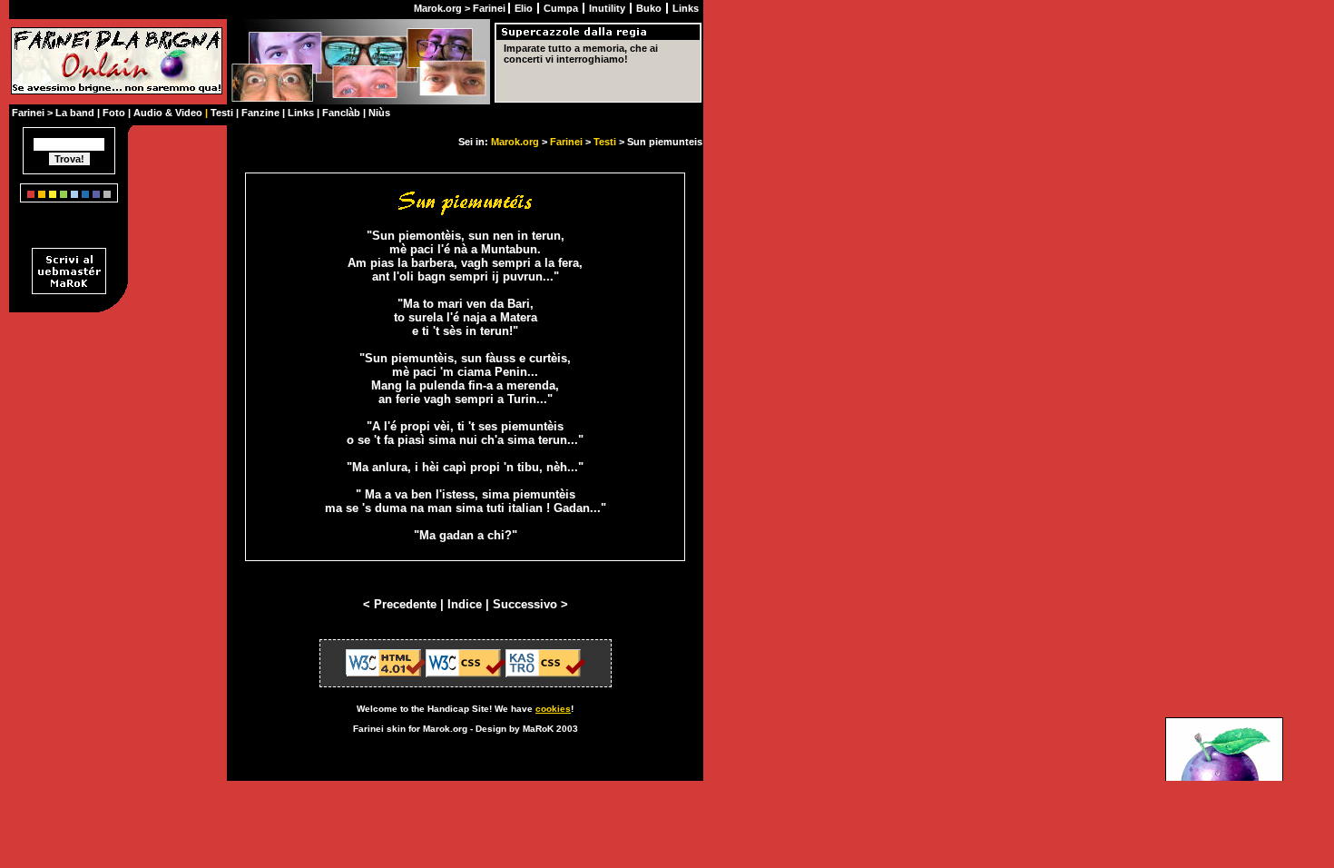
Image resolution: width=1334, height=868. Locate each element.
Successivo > (530, 604)
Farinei (566, 141)
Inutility (608, 8)
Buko (650, 8)
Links (685, 8)
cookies (553, 709)
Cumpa (562, 8)
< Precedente (401, 604)
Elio (525, 8)
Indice (464, 604)
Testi (604, 141)
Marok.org (515, 141)
